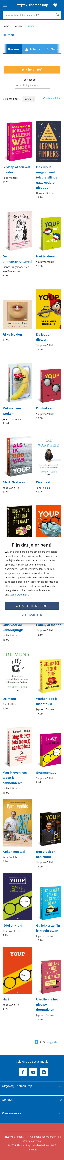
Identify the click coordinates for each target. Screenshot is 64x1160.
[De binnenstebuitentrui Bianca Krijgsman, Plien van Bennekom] (17, 240)
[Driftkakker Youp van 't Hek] (48, 388)
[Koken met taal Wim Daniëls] (17, 831)
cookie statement (19, 594)
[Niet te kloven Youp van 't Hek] (48, 235)
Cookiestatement (32, 1141)
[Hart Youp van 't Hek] (17, 978)
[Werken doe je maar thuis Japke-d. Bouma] (48, 681)
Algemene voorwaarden (43, 1136)
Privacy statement (13, 1136)
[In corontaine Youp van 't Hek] (48, 530)
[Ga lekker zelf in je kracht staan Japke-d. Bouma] (48, 907)
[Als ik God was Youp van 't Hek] (17, 461)
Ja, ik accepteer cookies (32, 606)
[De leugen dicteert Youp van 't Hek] (48, 316)
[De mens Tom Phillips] (17, 678)
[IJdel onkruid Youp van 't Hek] (17, 905)
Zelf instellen (32, 615)
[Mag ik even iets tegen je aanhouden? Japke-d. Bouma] (17, 757)
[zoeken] (58, 15)
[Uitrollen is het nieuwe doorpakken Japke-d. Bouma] (48, 983)
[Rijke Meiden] (17, 312)
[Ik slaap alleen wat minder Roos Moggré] (17, 149)
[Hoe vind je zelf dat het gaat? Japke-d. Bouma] (17, 533)
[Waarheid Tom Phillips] (48, 461)
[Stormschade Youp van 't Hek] (48, 752)
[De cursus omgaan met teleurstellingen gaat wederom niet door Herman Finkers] (48, 156)
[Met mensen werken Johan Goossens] (17, 390)
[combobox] (32, 85)
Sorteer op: (30, 79)
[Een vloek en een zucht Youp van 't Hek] (48, 834)
